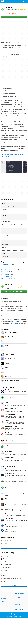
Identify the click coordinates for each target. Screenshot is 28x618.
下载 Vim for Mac (5, 276)
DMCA (16, 607)
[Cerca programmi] (23, 1)
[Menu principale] (26, 1)
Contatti (3, 596)
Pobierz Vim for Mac (6, 271)
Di (9, 9)
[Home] (1, 5)
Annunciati (3, 598)
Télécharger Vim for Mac (7, 278)
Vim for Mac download (6, 274)
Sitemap (3, 601)
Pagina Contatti (13, 323)
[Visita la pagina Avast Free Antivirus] (14, 14)
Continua (14, 547)
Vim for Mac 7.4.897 (6, 543)
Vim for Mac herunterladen (7, 267)
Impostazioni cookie (19, 609)
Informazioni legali (19, 604)
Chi (2, 593)
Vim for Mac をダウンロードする (9, 269)
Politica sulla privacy (19, 601)
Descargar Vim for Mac (6, 264)
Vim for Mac (9, 7)
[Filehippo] (5, 1)
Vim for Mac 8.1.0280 (6, 540)
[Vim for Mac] (2, 9)
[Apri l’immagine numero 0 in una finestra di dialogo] (11, 167)
